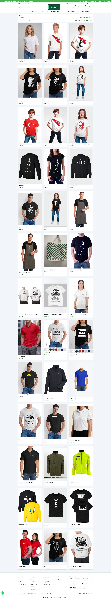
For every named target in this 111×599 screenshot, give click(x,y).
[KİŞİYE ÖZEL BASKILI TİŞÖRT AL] (55, 335)
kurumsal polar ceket (48, 398)
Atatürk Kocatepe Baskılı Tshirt (76, 59)
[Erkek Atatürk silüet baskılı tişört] (81, 251)
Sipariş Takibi (72, 3)
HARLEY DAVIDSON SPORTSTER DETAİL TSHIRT (53, 314)
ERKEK (23, 11)
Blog (31, 587)
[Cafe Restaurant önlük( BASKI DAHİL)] (81, 209)
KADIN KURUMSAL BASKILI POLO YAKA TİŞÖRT (78, 314)
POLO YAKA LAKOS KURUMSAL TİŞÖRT (26, 482)
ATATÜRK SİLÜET (22, 185)
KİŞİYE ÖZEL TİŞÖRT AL (74, 354)
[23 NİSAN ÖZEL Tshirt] (81, 83)
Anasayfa (20, 17)
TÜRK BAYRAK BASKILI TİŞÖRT (24, 566)
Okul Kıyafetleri (85, 11)
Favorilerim (84, 7)
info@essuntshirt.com (86, 584)
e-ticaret (55, 597)
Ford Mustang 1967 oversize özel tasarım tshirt (28, 314)
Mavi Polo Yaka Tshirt (74, 398)
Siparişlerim (33, 581)
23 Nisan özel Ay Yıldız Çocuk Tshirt (25, 143)
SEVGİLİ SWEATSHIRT (23, 524)
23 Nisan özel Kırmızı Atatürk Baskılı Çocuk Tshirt (79, 143)
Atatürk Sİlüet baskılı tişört (49, 185)
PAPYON (46, 440)
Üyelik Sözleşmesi (46, 581)
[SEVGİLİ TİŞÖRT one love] (81, 505)
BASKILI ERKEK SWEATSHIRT (75, 185)
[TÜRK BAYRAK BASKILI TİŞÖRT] (30, 547)
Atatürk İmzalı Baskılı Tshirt (49, 59)
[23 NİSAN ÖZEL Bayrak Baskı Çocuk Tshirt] (55, 125)
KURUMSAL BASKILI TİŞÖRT (24, 394)
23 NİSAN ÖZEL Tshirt (74, 101)
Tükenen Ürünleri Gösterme (85, 17)
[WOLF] (55, 547)
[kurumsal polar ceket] (55, 379)
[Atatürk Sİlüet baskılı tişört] (55, 167)
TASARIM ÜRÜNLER (71, 11)
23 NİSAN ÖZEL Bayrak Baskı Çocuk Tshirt (52, 143)
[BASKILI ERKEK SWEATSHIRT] (81, 167)
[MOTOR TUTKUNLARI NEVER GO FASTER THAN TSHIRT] (30, 420)
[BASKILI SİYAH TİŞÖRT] (55, 83)
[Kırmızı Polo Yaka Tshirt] (30, 337)
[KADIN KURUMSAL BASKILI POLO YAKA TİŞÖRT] (81, 295)
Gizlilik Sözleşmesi (46, 582)
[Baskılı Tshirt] (55, 209)
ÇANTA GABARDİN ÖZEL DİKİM (50, 269)
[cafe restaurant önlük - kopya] (30, 252)
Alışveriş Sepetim (34, 584)
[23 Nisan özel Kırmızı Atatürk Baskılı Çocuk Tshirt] (81, 125)
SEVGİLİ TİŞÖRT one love (75, 524)
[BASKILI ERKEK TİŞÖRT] (30, 209)
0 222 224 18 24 (72, 584)
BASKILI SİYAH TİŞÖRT (48, 101)
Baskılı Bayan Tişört (22, 101)
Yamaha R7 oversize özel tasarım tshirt (78, 566)
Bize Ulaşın (82, 3)
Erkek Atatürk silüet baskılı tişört (76, 269)
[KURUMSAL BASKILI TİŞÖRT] (30, 378)
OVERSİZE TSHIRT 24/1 (23, 59)
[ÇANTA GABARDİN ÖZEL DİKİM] (55, 251)
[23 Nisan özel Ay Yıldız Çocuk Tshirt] (30, 125)
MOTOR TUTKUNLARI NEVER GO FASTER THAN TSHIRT (29, 438)
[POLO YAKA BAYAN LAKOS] (81, 421)
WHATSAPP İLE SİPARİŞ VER (2, 593)
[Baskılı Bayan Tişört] (30, 83)
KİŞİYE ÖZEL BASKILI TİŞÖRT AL (50, 352)
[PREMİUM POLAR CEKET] (81, 463)
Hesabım (32, 579)
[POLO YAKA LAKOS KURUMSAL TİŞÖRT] (30, 463)
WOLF (45, 566)
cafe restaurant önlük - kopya (25, 272)
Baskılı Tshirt (46, 227)
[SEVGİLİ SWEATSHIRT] (30, 505)
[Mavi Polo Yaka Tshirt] (81, 379)
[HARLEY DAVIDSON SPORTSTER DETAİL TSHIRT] (55, 295)
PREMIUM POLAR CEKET (48, 482)
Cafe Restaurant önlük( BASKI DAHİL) (77, 227)
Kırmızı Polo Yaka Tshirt (23, 356)
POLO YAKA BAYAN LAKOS (75, 440)
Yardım (77, 3)
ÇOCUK (42, 11)
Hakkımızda (20, 581)
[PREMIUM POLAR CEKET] (55, 463)
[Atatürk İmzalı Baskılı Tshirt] (55, 41)
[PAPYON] (55, 421)
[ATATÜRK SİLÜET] (30, 166)
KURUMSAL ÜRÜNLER (55, 11)
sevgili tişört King (47, 524)
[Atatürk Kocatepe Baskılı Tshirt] (81, 41)
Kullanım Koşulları (46, 584)
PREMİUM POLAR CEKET (74, 482)
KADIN (32, 11)
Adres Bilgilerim (33, 582)
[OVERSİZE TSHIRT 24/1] (30, 41)
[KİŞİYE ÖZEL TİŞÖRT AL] (81, 336)
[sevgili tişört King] (55, 505)
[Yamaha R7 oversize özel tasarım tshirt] (81, 547)
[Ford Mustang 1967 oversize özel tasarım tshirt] (30, 295)
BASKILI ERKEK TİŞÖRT (23, 227)
